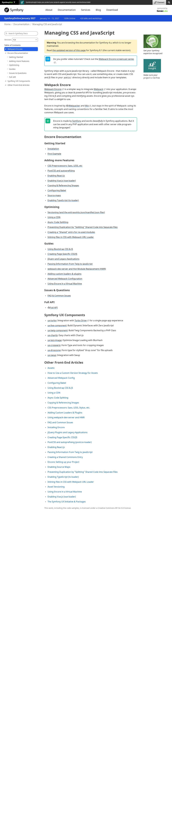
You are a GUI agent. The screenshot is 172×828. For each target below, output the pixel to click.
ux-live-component (57, 325)
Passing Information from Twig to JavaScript (70, 263)
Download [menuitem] (112, 9)
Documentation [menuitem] (67, 9)
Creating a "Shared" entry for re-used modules (71, 232)
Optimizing (14, 65)
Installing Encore (56, 427)
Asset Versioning (56, 486)
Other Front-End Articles (18, 85)
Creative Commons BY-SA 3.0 (111, 508)
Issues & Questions (17, 73)
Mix (87, 105)
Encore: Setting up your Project (63, 461)
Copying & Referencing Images (63, 185)
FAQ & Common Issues (59, 295)
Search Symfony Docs (18, 33)
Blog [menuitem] (98, 9)
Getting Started (16, 57)
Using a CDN (54, 217)
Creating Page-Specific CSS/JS (62, 253)
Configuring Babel (57, 190)
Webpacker (74, 105)
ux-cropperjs (54, 345)
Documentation (21, 24)
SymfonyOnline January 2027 (19, 18)
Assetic (51, 367)
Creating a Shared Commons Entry (65, 457)
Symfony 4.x (105, 42)
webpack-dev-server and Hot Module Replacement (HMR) (77, 268)
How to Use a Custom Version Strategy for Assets (73, 372)
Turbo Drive (81, 320)
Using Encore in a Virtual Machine (65, 283)
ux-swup (52, 355)
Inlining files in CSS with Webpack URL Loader (71, 237)
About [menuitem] (48, 9)
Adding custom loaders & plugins (64, 273)
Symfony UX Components (19, 81)
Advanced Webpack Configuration (65, 278)
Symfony (7, 2)
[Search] (169, 2)
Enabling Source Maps (59, 466)
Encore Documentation (18, 53)
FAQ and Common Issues (60, 422)
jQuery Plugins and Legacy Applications (67, 432)
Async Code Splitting (58, 222)
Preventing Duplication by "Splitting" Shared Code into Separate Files (83, 227)
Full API (12, 77)
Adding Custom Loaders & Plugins (65, 412)
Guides (12, 69)
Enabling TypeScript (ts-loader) (63, 200)
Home (7, 24)
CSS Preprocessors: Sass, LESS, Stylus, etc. (69, 407)
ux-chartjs (53, 335)
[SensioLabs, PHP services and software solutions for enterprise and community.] (162, 11)
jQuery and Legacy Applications (63, 258)
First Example (54, 153)
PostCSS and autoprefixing (61, 170)
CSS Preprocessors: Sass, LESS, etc (65, 165)
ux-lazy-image (55, 340)
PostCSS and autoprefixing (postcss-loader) (70, 442)
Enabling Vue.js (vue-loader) (62, 180)
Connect (160, 2)
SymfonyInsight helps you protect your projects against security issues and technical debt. (58, 2)
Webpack (98, 89)
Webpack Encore (15, 49)
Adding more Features (19, 61)
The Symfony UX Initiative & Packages (67, 501)
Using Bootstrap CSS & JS (60, 249)
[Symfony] (22, 10)
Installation (53, 148)
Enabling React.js (56, 175)
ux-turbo (52, 320)
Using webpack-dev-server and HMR (66, 417)
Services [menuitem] (85, 9)
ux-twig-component (58, 330)
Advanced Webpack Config (61, 377)
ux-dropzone (54, 350)
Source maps (54, 195)
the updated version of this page (69, 50)
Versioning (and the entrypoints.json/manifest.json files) (76, 212)
